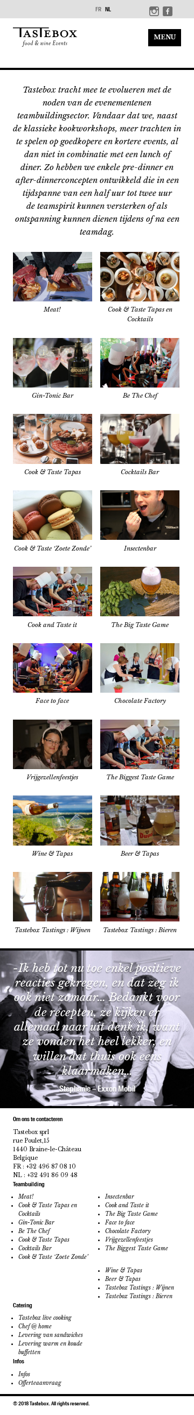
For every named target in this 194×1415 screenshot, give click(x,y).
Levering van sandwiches (50, 1335)
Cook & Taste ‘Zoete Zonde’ (53, 1257)
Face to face (120, 1222)
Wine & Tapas (123, 1270)
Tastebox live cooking (45, 1317)
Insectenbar (119, 1196)
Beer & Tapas (123, 1279)
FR (98, 9)
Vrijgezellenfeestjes (129, 1239)
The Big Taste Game (131, 1213)
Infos (24, 1374)
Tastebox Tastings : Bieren (138, 1296)
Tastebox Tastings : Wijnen (139, 1287)
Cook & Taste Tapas (44, 1239)
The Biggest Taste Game (136, 1248)
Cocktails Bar (35, 1248)
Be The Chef (34, 1231)
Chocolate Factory (127, 1231)
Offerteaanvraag (39, 1382)
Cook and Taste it (127, 1205)
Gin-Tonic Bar (36, 1222)
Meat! (25, 1196)
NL (108, 9)
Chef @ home (35, 1326)
